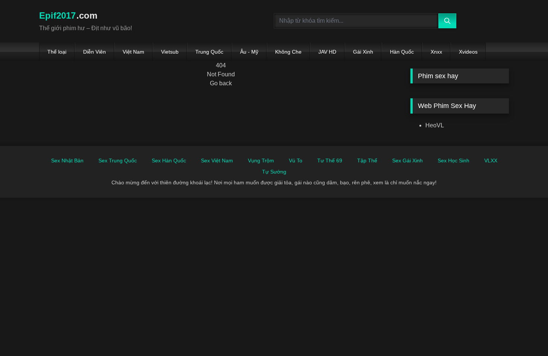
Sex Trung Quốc (117, 160)
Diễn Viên (94, 52)
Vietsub (170, 52)
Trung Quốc (209, 52)
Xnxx (436, 52)
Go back (221, 83)
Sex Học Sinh (453, 160)
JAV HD (327, 52)
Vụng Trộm (261, 160)
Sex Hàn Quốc (169, 160)
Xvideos (468, 52)
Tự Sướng (274, 172)
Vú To (295, 160)
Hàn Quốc (402, 52)
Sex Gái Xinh (407, 160)
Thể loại (56, 52)
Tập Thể (367, 160)
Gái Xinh (363, 52)
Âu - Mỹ (249, 52)
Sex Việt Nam (217, 160)
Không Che (288, 52)
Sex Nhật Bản (67, 160)
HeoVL (434, 125)
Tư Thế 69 (329, 160)
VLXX (490, 160)
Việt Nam (133, 52)
